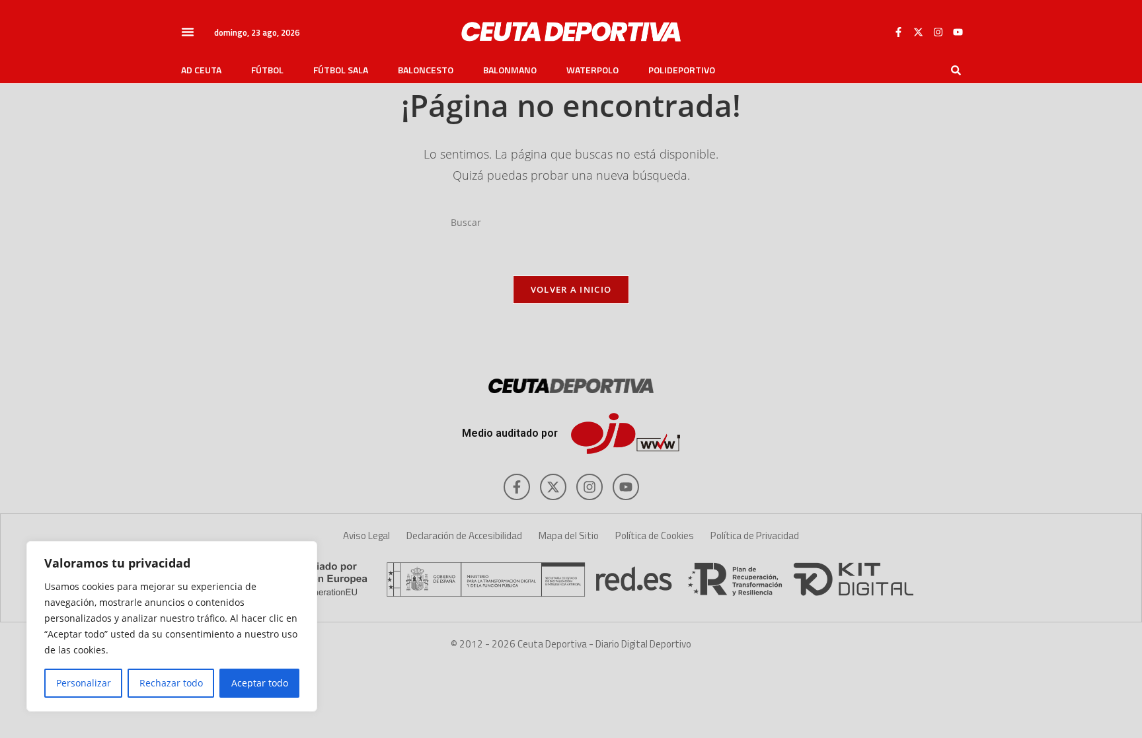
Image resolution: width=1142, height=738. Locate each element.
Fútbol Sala (340, 70)
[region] (171, 626)
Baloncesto (425, 70)
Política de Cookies (654, 535)
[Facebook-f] (898, 32)
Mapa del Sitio (569, 535)
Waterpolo (592, 70)
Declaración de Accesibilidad (464, 535)
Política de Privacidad (754, 535)
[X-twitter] (918, 32)
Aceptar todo (259, 683)
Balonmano (510, 70)
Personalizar (83, 683)
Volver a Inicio (571, 289)
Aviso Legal (366, 535)
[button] (187, 31)
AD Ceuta (201, 70)
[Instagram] (938, 32)
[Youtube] (958, 32)
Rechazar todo (171, 683)
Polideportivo (681, 70)
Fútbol (267, 70)
